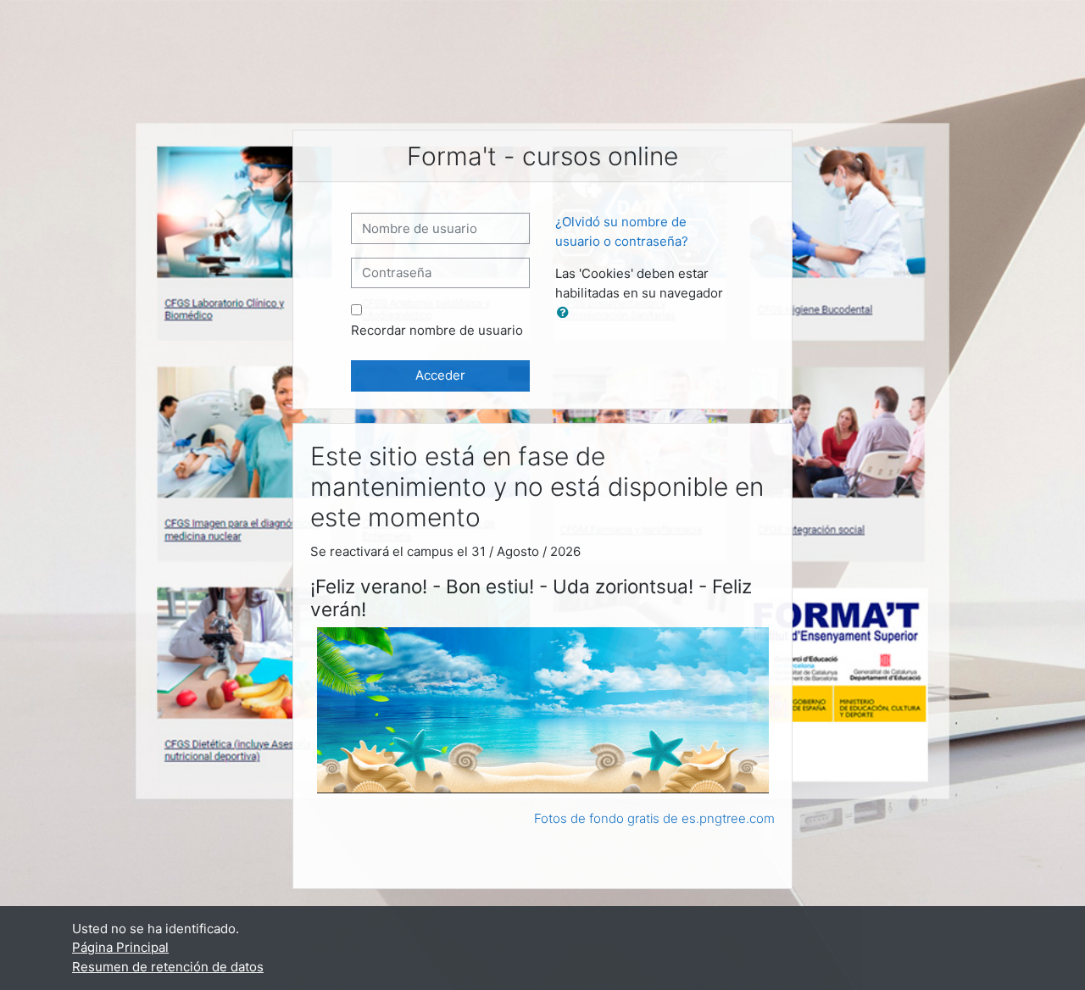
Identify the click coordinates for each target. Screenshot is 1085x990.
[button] (566, 313)
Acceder (440, 375)
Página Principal (120, 947)
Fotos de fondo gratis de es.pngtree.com (654, 818)
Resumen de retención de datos (168, 967)
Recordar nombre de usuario (437, 330)
